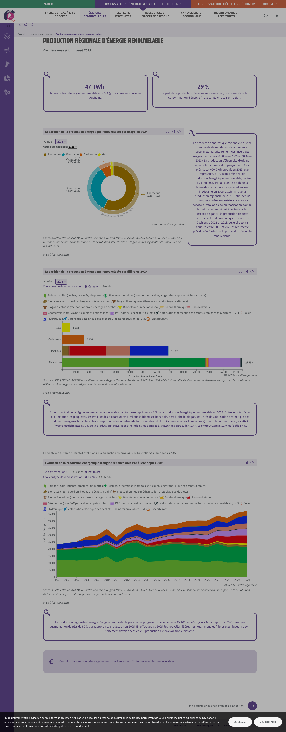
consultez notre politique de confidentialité (65, 726)
